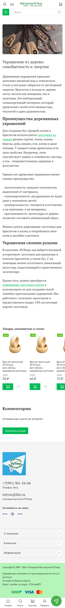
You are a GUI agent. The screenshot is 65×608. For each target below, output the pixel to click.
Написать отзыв (15, 431)
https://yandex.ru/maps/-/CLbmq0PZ (21, 584)
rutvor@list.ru (13, 494)
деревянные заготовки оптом (23, 285)
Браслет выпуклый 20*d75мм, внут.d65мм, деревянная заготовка (14, 366)
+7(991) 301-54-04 (16, 483)
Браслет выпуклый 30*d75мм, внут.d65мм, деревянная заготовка (42, 366)
